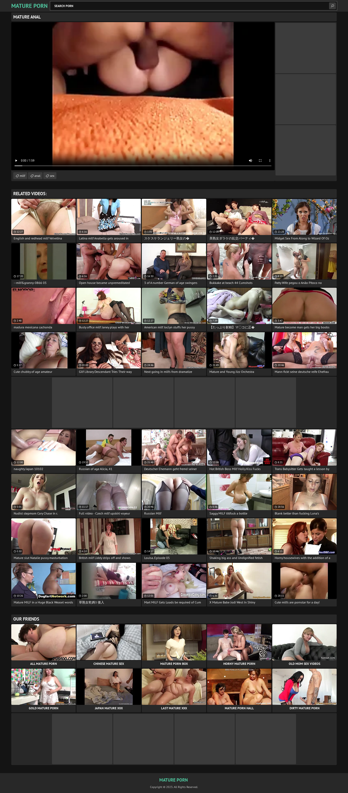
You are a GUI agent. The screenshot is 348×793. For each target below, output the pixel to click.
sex (52, 176)
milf (22, 176)
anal (37, 176)
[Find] (332, 5)
